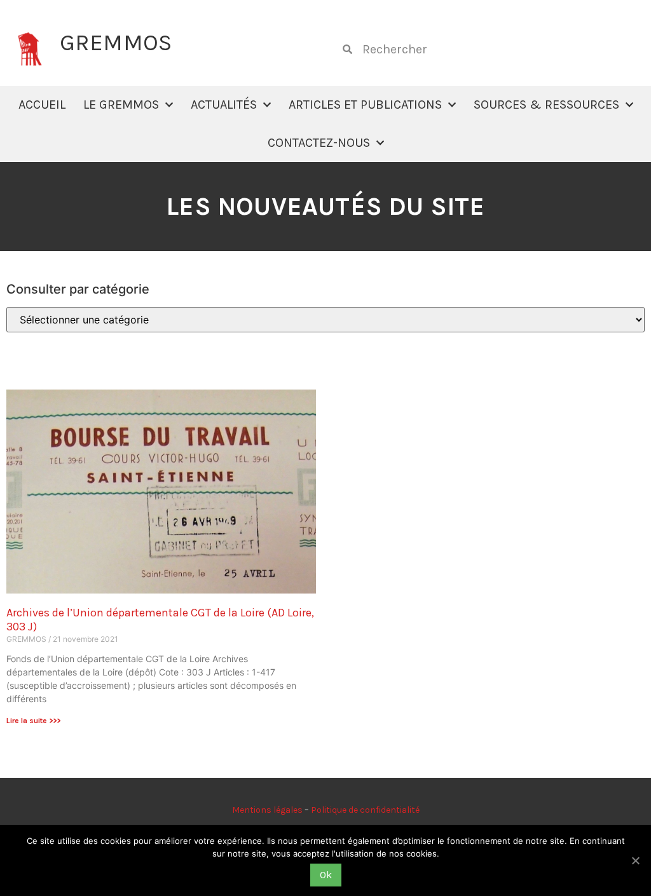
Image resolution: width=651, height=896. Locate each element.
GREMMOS (116, 42)
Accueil (41, 104)
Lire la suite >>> (33, 720)
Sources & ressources (546, 104)
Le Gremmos (121, 104)
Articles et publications (365, 104)
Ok (326, 875)
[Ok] (635, 860)
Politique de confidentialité (365, 809)
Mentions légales (267, 809)
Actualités (224, 104)
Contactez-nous (319, 142)
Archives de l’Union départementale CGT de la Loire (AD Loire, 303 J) (160, 620)
